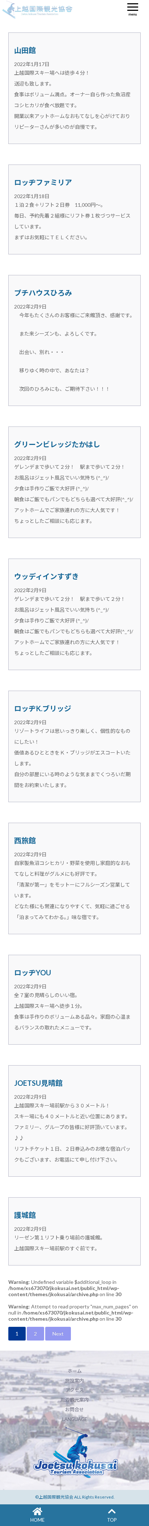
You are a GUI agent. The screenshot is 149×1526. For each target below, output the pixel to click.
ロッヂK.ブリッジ (42, 708)
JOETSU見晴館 (38, 1083)
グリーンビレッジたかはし (57, 444)
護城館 (25, 1215)
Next (58, 1333)
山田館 (25, 50)
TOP (112, 1520)
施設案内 (74, 1380)
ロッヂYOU (32, 972)
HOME (37, 1520)
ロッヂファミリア (43, 182)
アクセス (74, 1390)
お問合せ (74, 1409)
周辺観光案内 (74, 1400)
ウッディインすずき (46, 576)
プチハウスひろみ (43, 292)
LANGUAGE (74, 1419)
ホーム (75, 1371)
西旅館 (25, 840)
